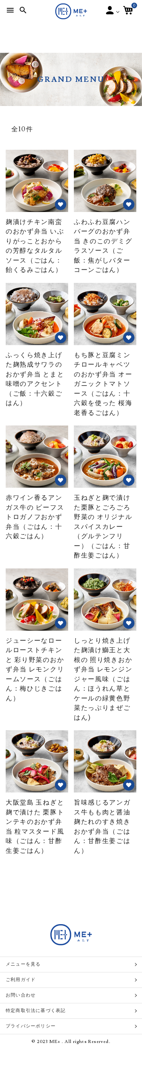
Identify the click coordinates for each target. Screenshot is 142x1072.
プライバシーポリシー (31, 1026)
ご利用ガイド (21, 980)
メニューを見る (23, 964)
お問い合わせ (21, 995)
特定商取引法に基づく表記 (36, 1011)
